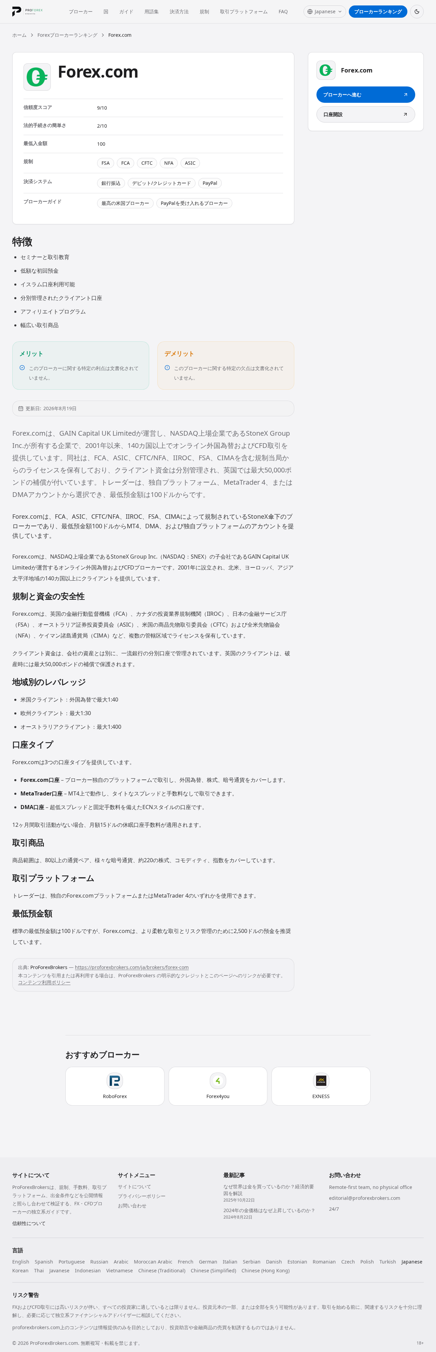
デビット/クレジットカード (161, 183)
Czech (348, 1261)
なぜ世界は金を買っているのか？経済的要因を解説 (268, 1189)
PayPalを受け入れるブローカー (194, 203)
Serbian (252, 1261)
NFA (168, 163)
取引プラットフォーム (244, 11)
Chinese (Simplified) (213, 1270)
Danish (274, 1261)
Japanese (412, 1261)
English (20, 1261)
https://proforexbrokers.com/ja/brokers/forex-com (132, 967)
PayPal (210, 183)
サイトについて (134, 1186)
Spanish (44, 1261)
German (208, 1261)
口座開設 (333, 114)
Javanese (59, 1270)
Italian (230, 1261)
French (185, 1261)
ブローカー (81, 11)
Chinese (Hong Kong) (266, 1270)
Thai (39, 1270)
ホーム (19, 35)
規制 (204, 11)
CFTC (147, 163)
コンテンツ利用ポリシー (44, 982)
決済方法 (179, 11)
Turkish (387, 1261)
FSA (106, 163)
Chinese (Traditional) (161, 1270)
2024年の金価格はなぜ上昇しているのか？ (269, 1210)
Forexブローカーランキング (67, 35)
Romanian (324, 1261)
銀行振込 (111, 183)
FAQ (283, 11)
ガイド (126, 11)
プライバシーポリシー (142, 1196)
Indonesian (88, 1270)
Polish (367, 1261)
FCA (125, 163)
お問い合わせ (132, 1205)
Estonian (297, 1261)
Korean (20, 1270)
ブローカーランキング (378, 11)
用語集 (151, 11)
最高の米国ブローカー (125, 203)
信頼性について (29, 1223)
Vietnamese (119, 1270)
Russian (99, 1261)
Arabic (121, 1261)
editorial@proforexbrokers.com (364, 1198)
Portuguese (72, 1261)
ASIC (190, 163)
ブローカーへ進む (342, 94)
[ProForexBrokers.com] (32, 11)
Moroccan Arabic (153, 1261)
